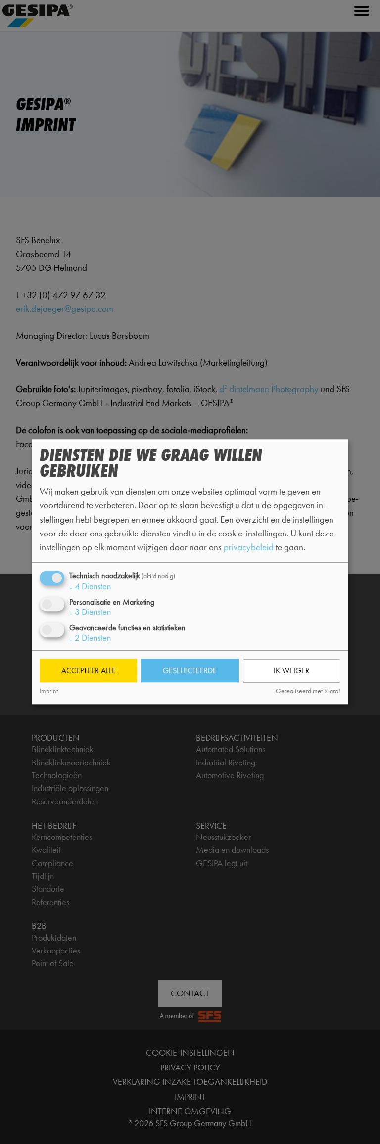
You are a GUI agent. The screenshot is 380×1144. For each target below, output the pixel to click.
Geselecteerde (190, 670)
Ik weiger (291, 670)
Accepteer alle (88, 670)
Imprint (49, 691)
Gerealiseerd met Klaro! (308, 691)
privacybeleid (249, 547)
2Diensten (90, 638)
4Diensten (90, 586)
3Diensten (90, 612)
